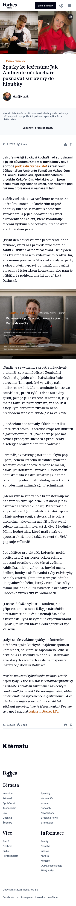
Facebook (8, 897)
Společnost (9, 803)
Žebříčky (7, 822)
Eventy (44, 841)
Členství (45, 846)
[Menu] (69, 5)
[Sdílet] (66, 144)
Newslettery (47, 813)
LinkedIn (40, 897)
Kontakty (45, 860)
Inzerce (45, 851)
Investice (8, 793)
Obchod (7, 846)
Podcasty (46, 808)
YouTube (53, 897)
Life (5, 813)
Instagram (27, 897)
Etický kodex (47, 870)
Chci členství (46, 5)
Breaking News (49, 817)
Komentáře (47, 798)
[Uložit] (71, 144)
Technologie (9, 808)
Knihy (6, 851)
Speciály (45, 793)
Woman (45, 803)
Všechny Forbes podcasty (38, 128)
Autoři (6, 841)
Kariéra (45, 856)
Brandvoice (47, 822)
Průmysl (7, 798)
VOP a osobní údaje (51, 865)
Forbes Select (10, 856)
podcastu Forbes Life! (31, 166)
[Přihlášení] (61, 5)
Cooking (7, 817)
